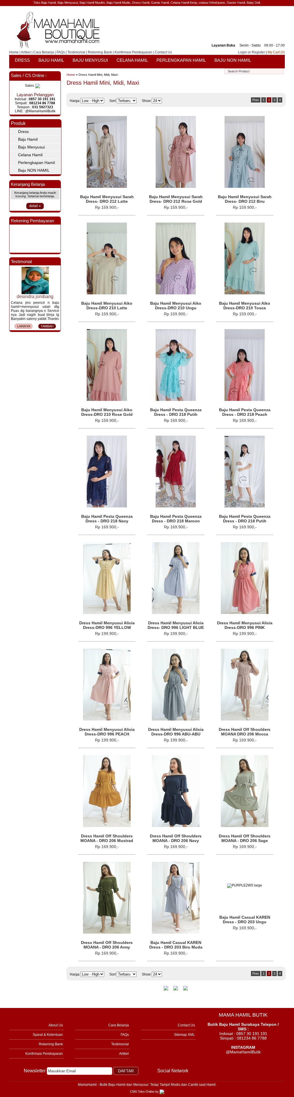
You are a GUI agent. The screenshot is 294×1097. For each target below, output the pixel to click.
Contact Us (163, 52)
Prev (255, 100)
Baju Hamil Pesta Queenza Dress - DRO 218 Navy (107, 518)
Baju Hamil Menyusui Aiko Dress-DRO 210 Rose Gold (107, 412)
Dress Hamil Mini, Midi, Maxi (98, 74)
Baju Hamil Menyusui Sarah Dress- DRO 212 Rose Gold (176, 199)
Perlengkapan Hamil (181, 60)
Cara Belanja (43, 52)
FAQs (61, 52)
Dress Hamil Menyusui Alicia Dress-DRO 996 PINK (244, 625)
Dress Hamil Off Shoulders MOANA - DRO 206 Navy (176, 838)
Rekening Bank (100, 52)
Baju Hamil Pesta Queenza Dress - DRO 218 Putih (176, 412)
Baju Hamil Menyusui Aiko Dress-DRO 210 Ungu (175, 305)
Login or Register (251, 52)
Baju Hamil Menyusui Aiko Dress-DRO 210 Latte (106, 305)
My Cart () (276, 52)
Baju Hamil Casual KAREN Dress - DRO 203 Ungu (244, 919)
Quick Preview (107, 118)
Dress (22, 60)
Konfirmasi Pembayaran (133, 52)
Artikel (26, 52)
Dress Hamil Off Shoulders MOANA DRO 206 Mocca (244, 731)
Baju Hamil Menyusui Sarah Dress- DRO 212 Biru (245, 199)
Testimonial (76, 52)
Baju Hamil (51, 60)
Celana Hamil (132, 60)
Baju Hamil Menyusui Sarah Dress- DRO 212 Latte (107, 199)
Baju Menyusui (90, 60)
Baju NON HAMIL (232, 60)
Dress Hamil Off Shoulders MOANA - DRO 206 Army (107, 944)
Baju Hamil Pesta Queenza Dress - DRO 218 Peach (244, 412)
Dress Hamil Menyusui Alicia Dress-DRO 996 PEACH (107, 731)
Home (14, 52)
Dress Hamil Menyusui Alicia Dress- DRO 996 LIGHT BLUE (176, 625)
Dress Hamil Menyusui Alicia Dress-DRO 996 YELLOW (107, 625)
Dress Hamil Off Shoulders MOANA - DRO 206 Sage (244, 838)
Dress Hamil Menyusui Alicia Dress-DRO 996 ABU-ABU (176, 731)
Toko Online (146, 1091)
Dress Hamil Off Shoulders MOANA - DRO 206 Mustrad (106, 838)
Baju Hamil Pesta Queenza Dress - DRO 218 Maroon (176, 518)
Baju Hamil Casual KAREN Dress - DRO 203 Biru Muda (175, 944)
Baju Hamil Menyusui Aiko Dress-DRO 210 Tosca (244, 305)
